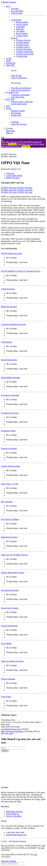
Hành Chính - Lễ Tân (9, 484)
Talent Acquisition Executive (12, 661)
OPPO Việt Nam (12, 178)
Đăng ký (9, 133)
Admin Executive (8, 289)
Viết (2, 137)
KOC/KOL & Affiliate (10, 519)
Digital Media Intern (9, 360)
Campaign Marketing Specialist (13, 324)
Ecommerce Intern (8, 431)
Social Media (6, 643)
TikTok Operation (8, 679)
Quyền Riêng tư (12, 814)
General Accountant (9, 448)
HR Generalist (6, 502)
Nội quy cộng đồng (13, 816)
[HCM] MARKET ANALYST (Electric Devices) (20, 271)
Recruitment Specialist (10, 590)
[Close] (2, 140)
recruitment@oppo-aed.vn (11, 729)
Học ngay (12, 144)
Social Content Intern (9, 626)
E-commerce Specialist (10, 395)
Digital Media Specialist (10, 377)
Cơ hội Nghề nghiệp (14, 175)
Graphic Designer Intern (10, 466)
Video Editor (6, 697)
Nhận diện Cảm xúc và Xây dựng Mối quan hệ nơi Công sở (22, 145)
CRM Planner (6, 342)
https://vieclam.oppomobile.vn (13, 731)
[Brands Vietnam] (8, 2)
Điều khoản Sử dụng (14, 811)
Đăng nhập (10, 131)
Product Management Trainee (12, 572)
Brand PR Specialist (9, 307)
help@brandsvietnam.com (16, 835)
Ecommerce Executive (10, 413)
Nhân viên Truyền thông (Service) (14, 555)
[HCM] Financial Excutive (11, 253)
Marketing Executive (9, 537)
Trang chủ (10, 173)
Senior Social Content (9, 608)
